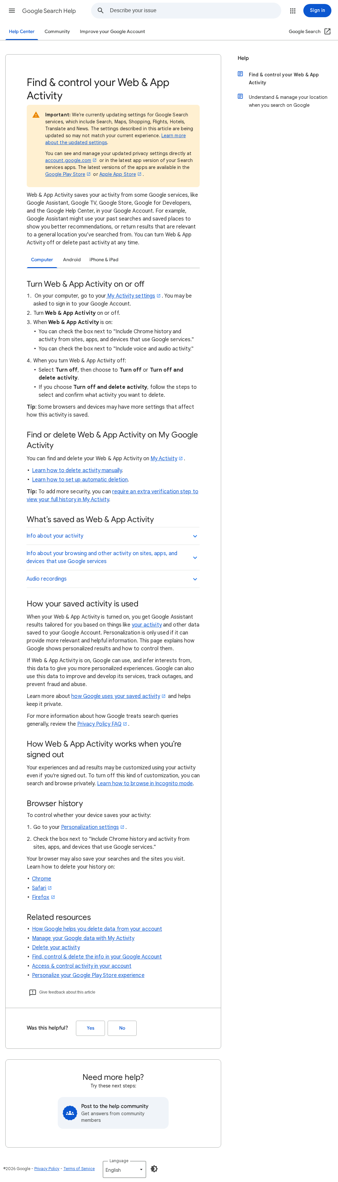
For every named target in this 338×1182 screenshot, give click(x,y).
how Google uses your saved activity (115, 696)
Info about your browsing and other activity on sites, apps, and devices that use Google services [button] (101, 557)
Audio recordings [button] (46, 579)
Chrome (41, 879)
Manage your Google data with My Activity (83, 938)
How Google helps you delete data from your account (97, 929)
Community (57, 31)
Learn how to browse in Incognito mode (145, 783)
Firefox (41, 897)
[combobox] (195, 10)
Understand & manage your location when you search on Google (288, 101)
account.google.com (68, 160)
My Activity (164, 458)
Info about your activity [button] (54, 536)
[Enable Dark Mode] (154, 1169)
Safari (39, 888)
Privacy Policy (46, 1168)
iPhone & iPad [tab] (103, 260)
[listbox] (124, 1169)
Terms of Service (79, 1168)
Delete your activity (56, 947)
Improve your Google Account (112, 31)
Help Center (22, 31)
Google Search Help (49, 11)
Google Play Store (65, 174)
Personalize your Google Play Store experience (88, 975)
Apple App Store (117, 174)
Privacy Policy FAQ (99, 724)
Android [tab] (72, 260)
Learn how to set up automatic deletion (80, 479)
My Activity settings (130, 296)
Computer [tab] (42, 260)
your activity (147, 625)
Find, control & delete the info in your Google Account (97, 957)
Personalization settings (90, 827)
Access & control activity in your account (81, 966)
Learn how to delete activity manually (77, 470)
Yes (90, 1028)
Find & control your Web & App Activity (284, 79)
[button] (12, 11)
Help (243, 58)
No (122, 1028)
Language (119, 1160)
